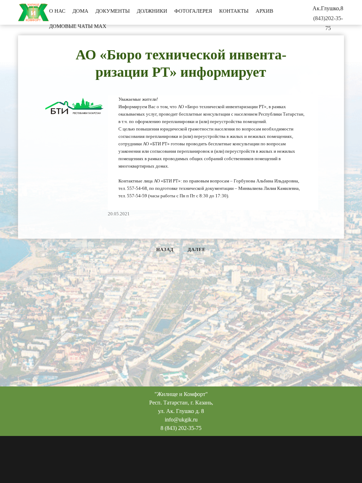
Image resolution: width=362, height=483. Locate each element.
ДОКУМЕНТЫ (112, 11)
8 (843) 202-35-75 (181, 428)
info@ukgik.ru (181, 420)
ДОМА (80, 11)
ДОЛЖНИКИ (152, 11)
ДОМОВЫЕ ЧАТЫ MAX (77, 26)
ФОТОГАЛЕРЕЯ (193, 11)
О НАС (57, 11)
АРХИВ (264, 11)
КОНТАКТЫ (234, 11)
